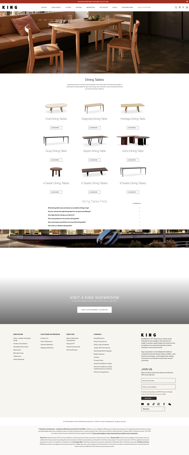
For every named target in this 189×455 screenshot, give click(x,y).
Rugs (115, 7)
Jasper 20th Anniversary (102, 347)
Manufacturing (18, 353)
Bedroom (91, 7)
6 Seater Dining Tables (94, 183)
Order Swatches (18, 359)
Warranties (17, 350)
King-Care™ (71, 343)
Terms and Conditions (99, 433)
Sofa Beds (56, 7)
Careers (96, 357)
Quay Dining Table (56, 150)
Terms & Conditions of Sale (103, 363)
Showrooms (127, 7)
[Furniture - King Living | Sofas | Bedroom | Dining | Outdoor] (9, 7)
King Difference (99, 338)
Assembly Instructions (20, 347)
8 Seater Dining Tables (133, 183)
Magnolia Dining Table (94, 118)
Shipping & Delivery (47, 347)
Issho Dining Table (133, 150)
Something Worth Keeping (102, 351)
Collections (17, 356)
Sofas (44, 7)
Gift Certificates (72, 350)
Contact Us (44, 338)
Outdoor (104, 7)
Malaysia (146, 409)
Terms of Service (157, 394)
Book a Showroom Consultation (73, 339)
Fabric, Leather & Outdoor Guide (22, 339)
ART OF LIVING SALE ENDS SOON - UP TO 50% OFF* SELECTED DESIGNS (93, 1)
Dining (79, 7)
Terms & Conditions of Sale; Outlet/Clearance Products (103, 368)
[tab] (23, 334)
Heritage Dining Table (132, 118)
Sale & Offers (144, 7)
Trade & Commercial (73, 347)
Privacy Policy (145, 394)
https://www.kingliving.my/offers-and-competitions (122, 433)
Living (68, 7)
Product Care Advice (20, 343)
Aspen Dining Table (94, 150)
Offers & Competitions (101, 372)
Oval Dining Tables (56, 118)
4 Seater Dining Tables (56, 183)
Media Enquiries (99, 354)
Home (39, 20)
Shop (45, 20)
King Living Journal (100, 341)
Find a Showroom (46, 341)
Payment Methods (47, 344)
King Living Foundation (101, 344)
